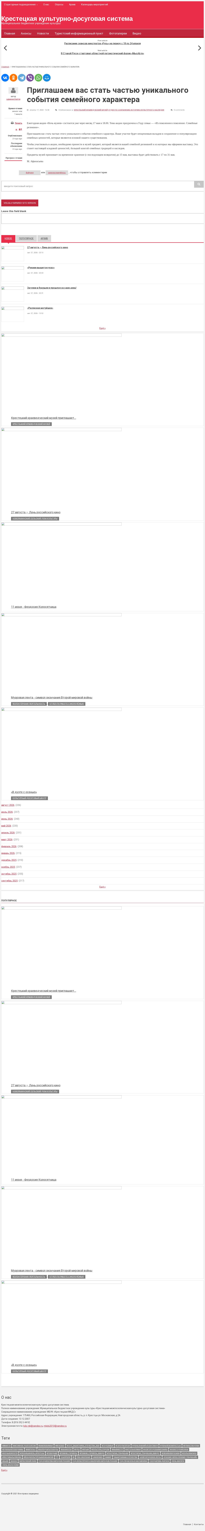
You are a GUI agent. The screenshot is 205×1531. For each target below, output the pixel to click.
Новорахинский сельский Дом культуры (35, 518)
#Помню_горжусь (68, 1453)
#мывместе (117, 1449)
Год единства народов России (54, 1461)
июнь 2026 (7, 818)
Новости (43, 33)
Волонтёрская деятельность (29, 704)
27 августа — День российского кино (47, 247)
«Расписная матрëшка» (40, 308)
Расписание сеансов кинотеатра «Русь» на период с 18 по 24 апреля (102, 43)
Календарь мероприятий (94, 4)
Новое (8, 238)
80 (73, 1457)
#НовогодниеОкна (179, 1449)
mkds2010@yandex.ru (55, 1426)
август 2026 (7, 805)
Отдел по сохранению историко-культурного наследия (136, 110)
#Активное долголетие (24, 1446)
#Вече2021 (60, 1446)
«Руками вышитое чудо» (41, 267)
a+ (20, 129)
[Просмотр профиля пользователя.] (13, 90)
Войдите (30, 173)
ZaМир (108, 1457)
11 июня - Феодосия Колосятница (33, 606)
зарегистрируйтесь (57, 173)
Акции (5, 1461)
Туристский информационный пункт (79, 33)
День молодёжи (10, 1465)
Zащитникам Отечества (125, 1457)
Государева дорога (159, 1461)
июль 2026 (7, 812)
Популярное (26, 238)
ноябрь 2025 (8, 866)
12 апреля (65, 1457)
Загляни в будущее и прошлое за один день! (51, 288)
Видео (137, 33)
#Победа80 (52, 1453)
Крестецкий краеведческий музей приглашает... (43, 418)
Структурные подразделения (20, 4)
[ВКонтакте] (5, 78)
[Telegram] (22, 78)
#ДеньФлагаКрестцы (170, 1446)
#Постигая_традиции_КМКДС (145, 1453)
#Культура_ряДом (100, 1449)
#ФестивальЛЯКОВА (11, 1457)
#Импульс (31, 1449)
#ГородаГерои (122, 1446)
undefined (98, 1457)
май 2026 (6, 825)
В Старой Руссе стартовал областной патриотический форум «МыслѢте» (102, 53)
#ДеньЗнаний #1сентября (145, 1446)
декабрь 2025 (8, 860)
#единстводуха (191, 1446)
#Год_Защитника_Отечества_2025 (83, 1446)
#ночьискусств (10, 1453)
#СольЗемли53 (189, 1453)
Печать (18, 123)
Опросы (59, 4)
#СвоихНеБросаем (171, 1453)
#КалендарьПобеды (48, 1449)
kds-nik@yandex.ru (33, 1426)
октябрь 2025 (8, 873)
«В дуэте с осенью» (24, 792)
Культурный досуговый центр (29, 798)
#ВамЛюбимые (45, 1446)
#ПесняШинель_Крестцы (32, 1453)
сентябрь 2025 (9, 880)
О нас (46, 4)
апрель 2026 (8, 832)
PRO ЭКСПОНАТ (83, 1457)
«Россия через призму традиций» (180, 1457)
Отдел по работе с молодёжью (66, 704)
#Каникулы (66, 1449)
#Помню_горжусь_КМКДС (92, 1453)
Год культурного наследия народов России (94, 1461)
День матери (177, 1461)
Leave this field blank (13, 211)
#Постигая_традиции (117, 1453)
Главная (9, 33)
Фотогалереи (118, 33)
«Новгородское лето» (150, 1457)
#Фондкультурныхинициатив (38, 1457)
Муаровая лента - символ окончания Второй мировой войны (51, 697)
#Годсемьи (107, 1446)
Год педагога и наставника (133, 1461)
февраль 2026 (8, 846)
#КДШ (77, 1449)
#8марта (6, 1446)
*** (57, 1457)
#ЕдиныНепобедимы (12, 1449)
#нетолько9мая (133, 1449)
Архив (72, 4)
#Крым (85, 1449)
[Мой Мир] (47, 78)
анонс (14, 1461)
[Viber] (30, 78)
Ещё (101, 328)
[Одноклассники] (13, 78)
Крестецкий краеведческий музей (91, 110)
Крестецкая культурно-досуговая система (67, 18)
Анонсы (26, 33)
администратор (13, 99)
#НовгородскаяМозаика (155, 1449)
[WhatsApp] (38, 78)
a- (16, 129)
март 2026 (6, 839)
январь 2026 (8, 853)
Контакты (199, 1524)
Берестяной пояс (27, 1461)
